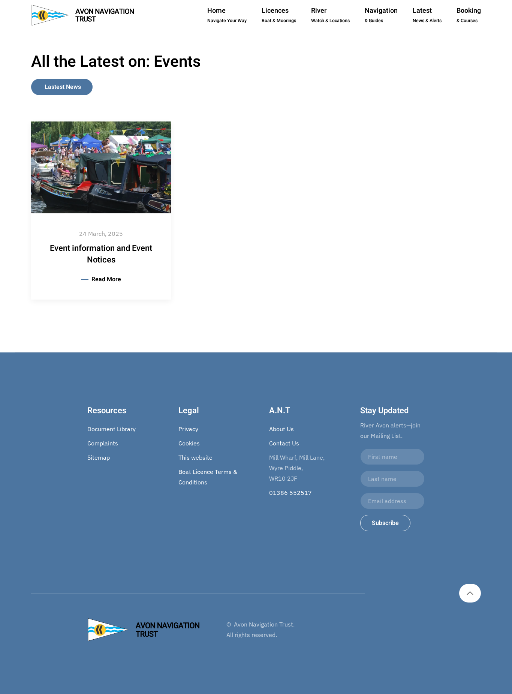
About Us (281, 429)
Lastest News (63, 86)
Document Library (111, 429)
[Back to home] (82, 15)
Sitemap (98, 457)
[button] (470, 593)
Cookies (189, 443)
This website (195, 457)
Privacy (188, 429)
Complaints (102, 443)
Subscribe (385, 523)
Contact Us (284, 443)
